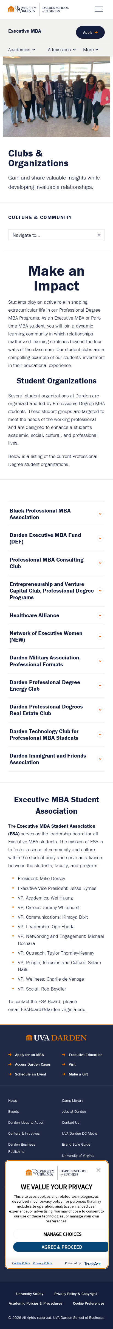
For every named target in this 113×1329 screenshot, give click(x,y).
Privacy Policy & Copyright (75, 1293)
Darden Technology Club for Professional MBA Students (44, 734)
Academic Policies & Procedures (35, 1303)
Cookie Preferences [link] (88, 1303)
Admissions (59, 49)
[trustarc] (92, 1263)
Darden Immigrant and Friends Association (48, 759)
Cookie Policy (21, 1263)
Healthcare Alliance (34, 615)
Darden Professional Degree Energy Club (45, 685)
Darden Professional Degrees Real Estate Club (46, 710)
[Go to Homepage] (38, 9)
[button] (98, 1171)
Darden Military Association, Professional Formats (45, 661)
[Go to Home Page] (56, 1039)
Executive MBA (24, 31)
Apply (87, 32)
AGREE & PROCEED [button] (62, 1247)
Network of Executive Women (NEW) (46, 636)
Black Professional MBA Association (40, 514)
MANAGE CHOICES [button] (62, 1234)
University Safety (29, 1293)
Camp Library (72, 1100)
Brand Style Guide (76, 1144)
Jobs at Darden (74, 1111)
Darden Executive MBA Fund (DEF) (45, 538)
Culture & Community (40, 217)
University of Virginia (78, 1155)
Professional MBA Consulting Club (47, 563)
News (12, 1100)
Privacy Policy (42, 1263)
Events (13, 1111)
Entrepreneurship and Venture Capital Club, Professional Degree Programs (52, 590)
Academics (19, 49)
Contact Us (71, 1122)
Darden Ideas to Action (26, 1122)
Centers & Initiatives (24, 1133)
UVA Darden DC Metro (79, 1133)
